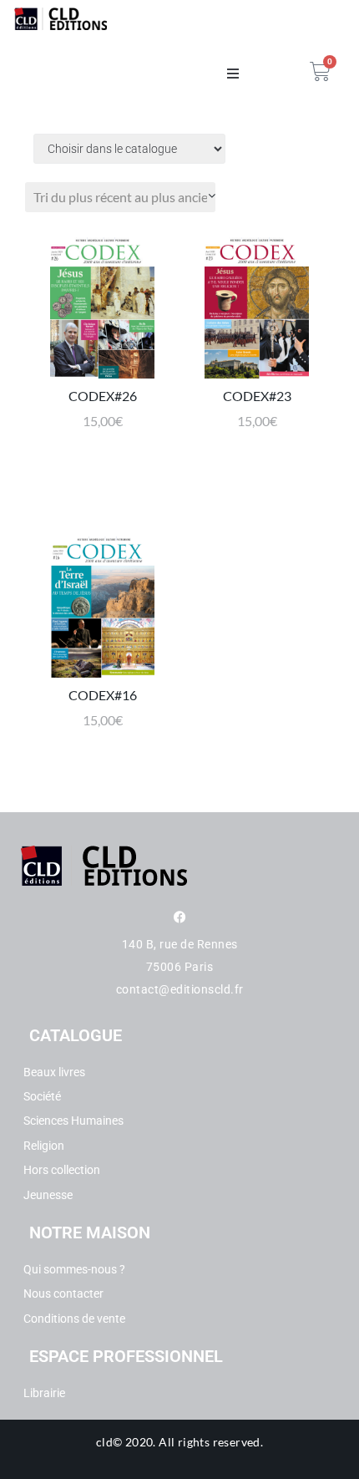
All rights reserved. (211, 1442)
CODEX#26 (102, 396)
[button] (233, 73)
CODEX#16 (102, 695)
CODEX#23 (257, 396)
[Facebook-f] (180, 917)
